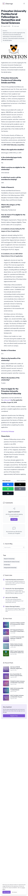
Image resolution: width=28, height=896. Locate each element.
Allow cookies (6, 892)
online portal (7, 400)
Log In (14, 519)
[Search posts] (23, 547)
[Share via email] (20, 489)
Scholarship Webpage (7, 431)
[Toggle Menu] (24, 3)
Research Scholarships (9, 558)
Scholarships (7, 564)
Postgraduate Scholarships (10, 567)
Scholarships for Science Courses (11, 561)
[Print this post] (8, 493)
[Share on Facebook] (8, 484)
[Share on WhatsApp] (8, 489)
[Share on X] (20, 484)
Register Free (14, 715)
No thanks (14, 892)
